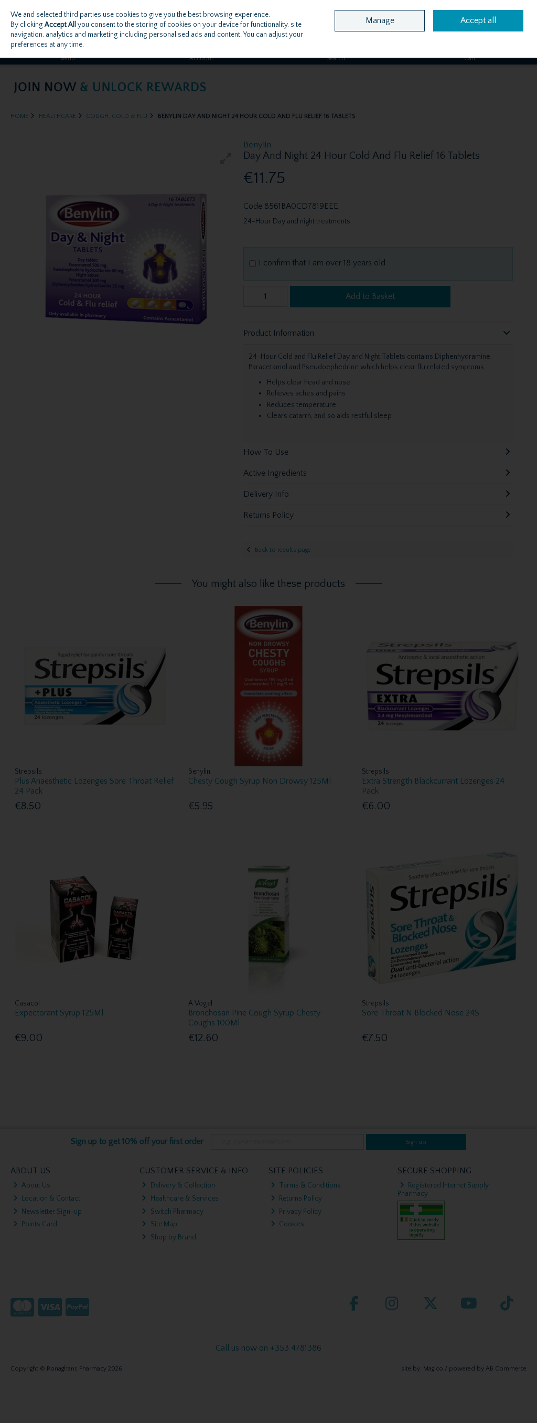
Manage (380, 20)
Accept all (478, 20)
